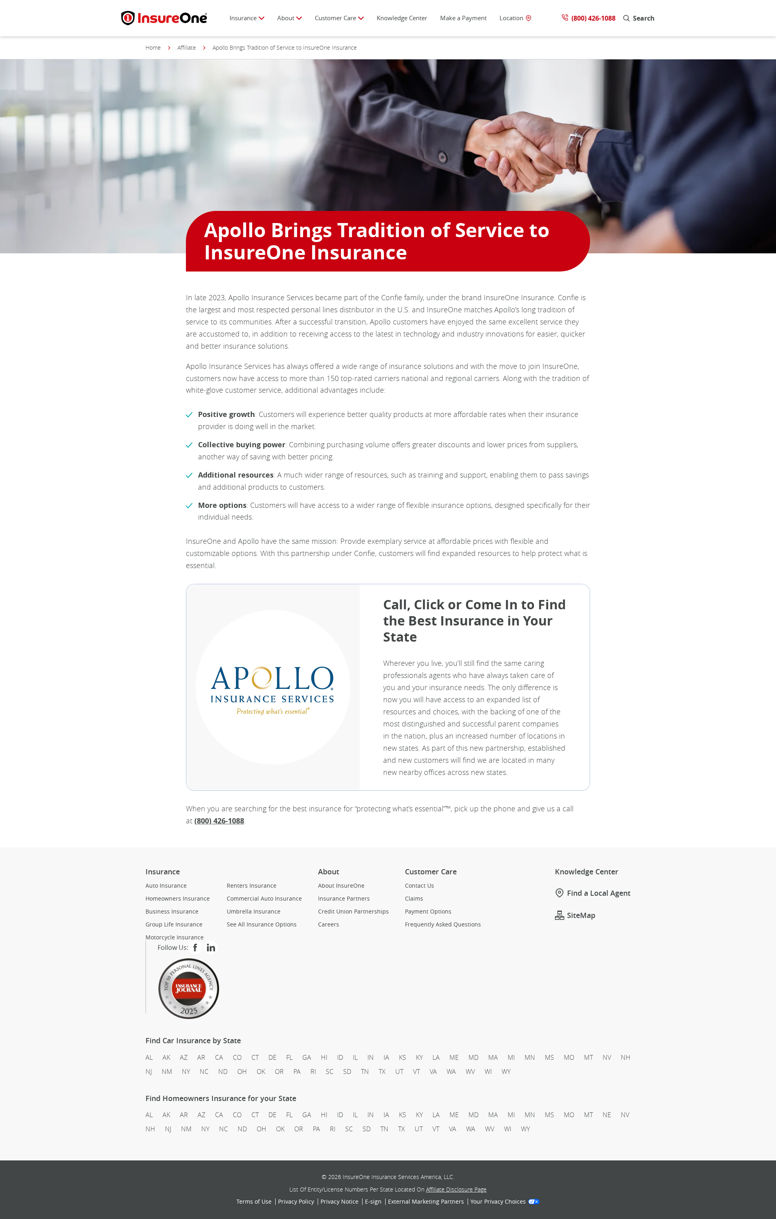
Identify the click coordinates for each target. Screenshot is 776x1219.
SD (347, 1071)
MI (511, 1057)
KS (402, 1057)
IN (370, 1057)
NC (204, 1071)
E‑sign (373, 1201)
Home (153, 47)
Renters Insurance (251, 885)
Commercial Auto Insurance (264, 898)
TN (365, 1071)
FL (289, 1057)
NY (186, 1071)
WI (488, 1071)
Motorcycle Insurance (175, 937)
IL (355, 1057)
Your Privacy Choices (498, 1201)
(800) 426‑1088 (219, 821)
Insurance (243, 18)
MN (530, 1057)
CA (219, 1057)
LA (436, 1057)
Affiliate (186, 47)
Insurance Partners (344, 898)
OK (261, 1071)
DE (272, 1057)
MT (588, 1057)
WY (506, 1071)
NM (167, 1071)
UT (399, 1071)
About (285, 18)
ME (454, 1057)
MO (569, 1057)
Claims (414, 898)
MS (549, 1057)
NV (607, 1057)
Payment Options (428, 911)
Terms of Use (254, 1201)
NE (607, 1114)
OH (242, 1071)
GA (306, 1057)
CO (237, 1057)
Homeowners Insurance (178, 898)
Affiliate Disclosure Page (456, 1189)
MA (493, 1057)
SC (329, 1071)
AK (166, 1057)
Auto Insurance (166, 885)
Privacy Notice (339, 1201)
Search (644, 18)
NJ (149, 1071)
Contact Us (419, 885)
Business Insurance (172, 911)
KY (419, 1057)
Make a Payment (463, 18)
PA (297, 1071)
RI (313, 1071)
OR (279, 1071)
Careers (328, 924)
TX (382, 1071)
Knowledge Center (402, 18)
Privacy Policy (296, 1201)
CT (255, 1057)
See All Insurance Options (262, 924)
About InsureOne (341, 885)
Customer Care (335, 18)
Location (511, 18)
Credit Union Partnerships (353, 911)
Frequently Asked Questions (443, 924)
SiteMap (581, 915)
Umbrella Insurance (253, 911)
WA (451, 1071)
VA (433, 1071)
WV (470, 1071)
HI (324, 1057)
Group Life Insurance (174, 924)
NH (625, 1057)
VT (416, 1071)
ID (340, 1057)
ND (223, 1071)
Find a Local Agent (598, 893)
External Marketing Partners (426, 1201)
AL (149, 1057)
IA (386, 1057)
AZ (184, 1057)
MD (473, 1057)
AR (201, 1057)
